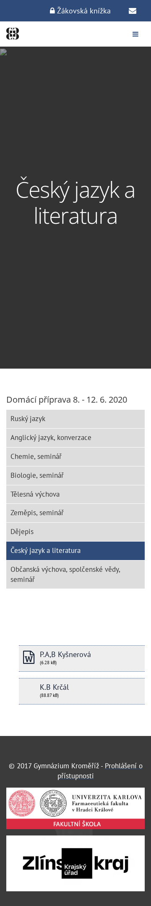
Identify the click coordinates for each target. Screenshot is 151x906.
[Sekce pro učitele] (132, 10)
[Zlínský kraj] (75, 863)
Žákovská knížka (83, 11)
